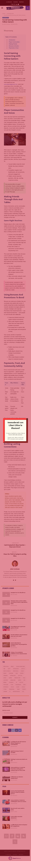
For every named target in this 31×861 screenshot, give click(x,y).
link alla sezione (17, 435)
